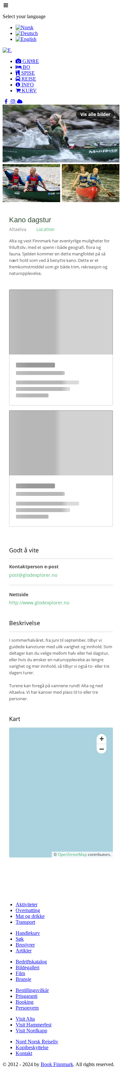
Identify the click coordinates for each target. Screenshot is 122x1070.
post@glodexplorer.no (33, 575)
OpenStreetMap (72, 854)
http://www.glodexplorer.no (39, 602)
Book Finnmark (57, 1064)
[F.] (7, 50)
